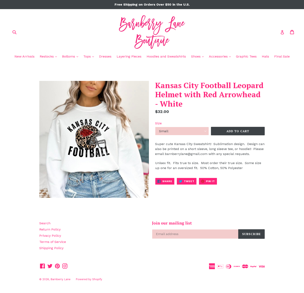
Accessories (221, 56)
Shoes (198, 56)
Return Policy (50, 229)
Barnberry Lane (60, 279)
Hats (265, 56)
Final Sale (282, 56)
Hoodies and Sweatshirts (166, 56)
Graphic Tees (246, 56)
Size (158, 123)
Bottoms (71, 56)
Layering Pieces (129, 56)
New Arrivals (24, 56)
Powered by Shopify (89, 279)
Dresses (105, 56)
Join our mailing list (172, 223)
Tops (89, 56)
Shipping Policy (51, 248)
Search (44, 223)
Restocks (49, 56)
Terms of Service (52, 242)
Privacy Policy (50, 236)
